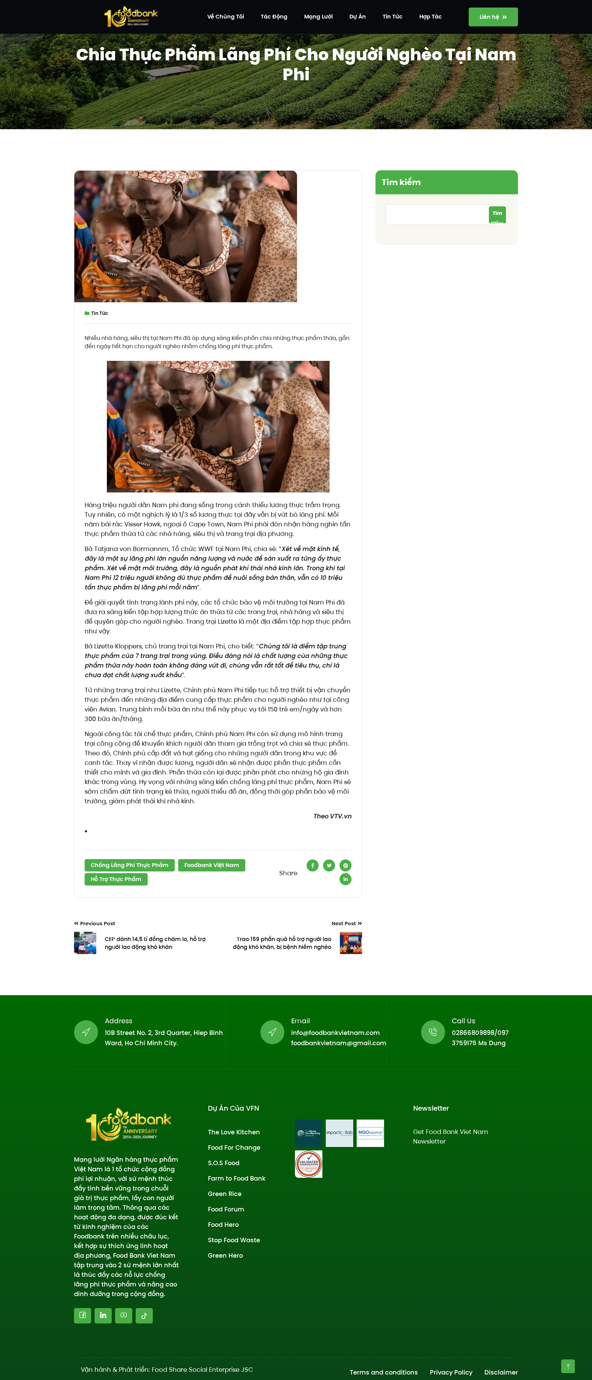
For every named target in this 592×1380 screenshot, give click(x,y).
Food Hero (223, 1224)
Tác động (274, 17)
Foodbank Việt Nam (211, 865)
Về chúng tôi (225, 17)
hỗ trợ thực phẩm (116, 879)
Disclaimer (501, 1372)
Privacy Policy (451, 1372)
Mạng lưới (318, 17)
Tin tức (393, 17)
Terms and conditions (384, 1372)
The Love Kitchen (234, 1132)
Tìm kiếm (401, 182)
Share (288, 873)
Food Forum (226, 1209)
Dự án (357, 17)
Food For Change (234, 1147)
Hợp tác (430, 17)
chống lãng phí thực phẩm (130, 865)
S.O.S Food (223, 1163)
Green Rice (225, 1193)
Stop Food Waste (234, 1240)
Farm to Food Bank (237, 1178)
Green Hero (225, 1255)
